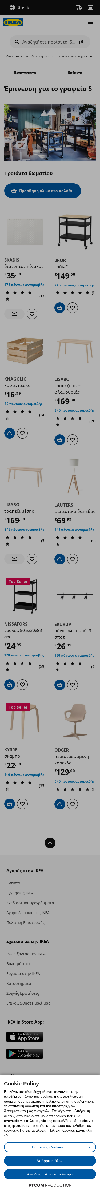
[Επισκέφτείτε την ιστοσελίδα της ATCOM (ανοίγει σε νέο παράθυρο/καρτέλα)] (50, 1185)
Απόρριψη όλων (50, 1161)
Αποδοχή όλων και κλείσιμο (50, 1174)
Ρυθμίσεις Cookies (47, 1147)
